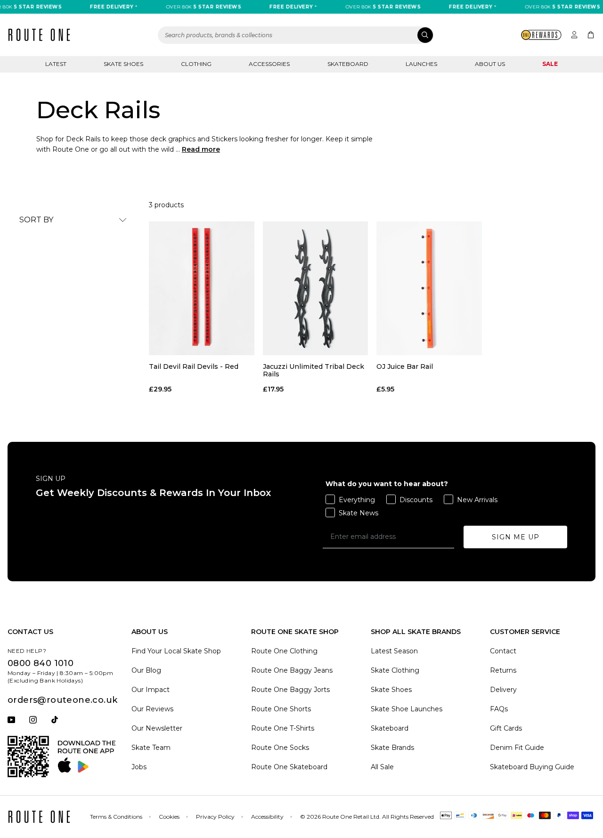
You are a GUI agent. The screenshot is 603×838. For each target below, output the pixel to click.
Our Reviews (152, 709)
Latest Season (394, 651)
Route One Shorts (281, 709)
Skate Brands (392, 747)
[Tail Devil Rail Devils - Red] (201, 288)
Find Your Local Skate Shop (176, 651)
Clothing (196, 63)
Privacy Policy (215, 816)
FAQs (499, 709)
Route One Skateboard (289, 767)
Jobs (139, 767)
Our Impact (150, 689)
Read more (201, 149)
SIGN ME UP (515, 537)
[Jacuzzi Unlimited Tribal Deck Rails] (315, 288)
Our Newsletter (156, 728)
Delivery (503, 689)
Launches (421, 63)
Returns (503, 670)
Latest (55, 63)
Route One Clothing (284, 651)
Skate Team (151, 747)
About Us (490, 63)
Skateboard (347, 63)
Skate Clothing (395, 670)
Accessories (269, 63)
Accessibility (267, 816)
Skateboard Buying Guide (532, 767)
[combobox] (296, 35)
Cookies (169, 816)
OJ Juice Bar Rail (404, 367)
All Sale (382, 767)
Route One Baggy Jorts (290, 689)
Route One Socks (280, 747)
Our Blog (146, 670)
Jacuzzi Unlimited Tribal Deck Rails (313, 370)
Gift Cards (506, 728)
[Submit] (425, 35)
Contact (503, 651)
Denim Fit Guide (517, 747)
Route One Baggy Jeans (292, 670)
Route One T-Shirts (282, 728)
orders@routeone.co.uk (62, 700)
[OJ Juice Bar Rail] (429, 288)
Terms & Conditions (116, 816)
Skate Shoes (123, 63)
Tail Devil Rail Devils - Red (193, 367)
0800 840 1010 (40, 663)
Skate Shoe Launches (406, 709)
